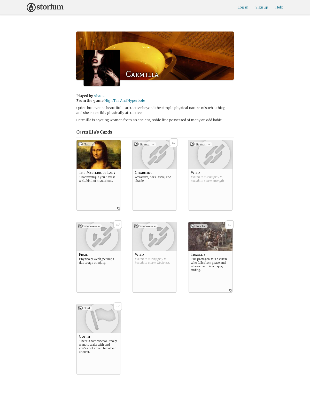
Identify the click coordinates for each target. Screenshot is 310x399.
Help (279, 7)
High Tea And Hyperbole (124, 100)
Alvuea (99, 96)
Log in (243, 7)
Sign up (262, 7)
